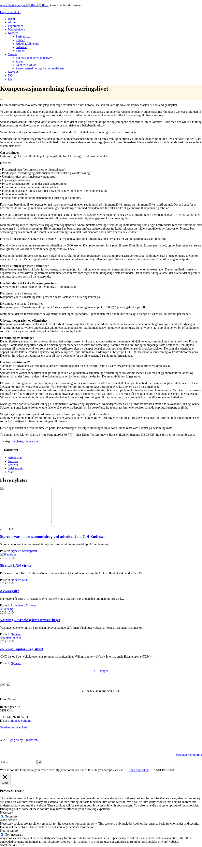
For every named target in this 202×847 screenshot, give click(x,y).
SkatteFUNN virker (16, 565)
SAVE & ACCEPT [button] (12, 845)
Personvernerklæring (189, 754)
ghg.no (14, 740)
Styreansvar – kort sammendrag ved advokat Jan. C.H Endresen (53, 536)
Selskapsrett (32, 441)
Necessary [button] (6, 812)
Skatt (11, 471)
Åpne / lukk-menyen (13, 5)
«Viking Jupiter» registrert (21, 649)
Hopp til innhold (10, 12)
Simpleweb (31, 740)
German (13, 461)
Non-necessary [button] (9, 830)
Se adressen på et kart (13, 727)
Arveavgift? (9, 591)
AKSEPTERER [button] (163, 770)
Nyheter (18, 441)
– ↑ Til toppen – (101, 671)
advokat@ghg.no (20, 720)
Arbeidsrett (15, 457)
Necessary (11, 816)
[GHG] (37, 5)
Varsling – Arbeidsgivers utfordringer (30, 620)
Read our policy (139, 770)
